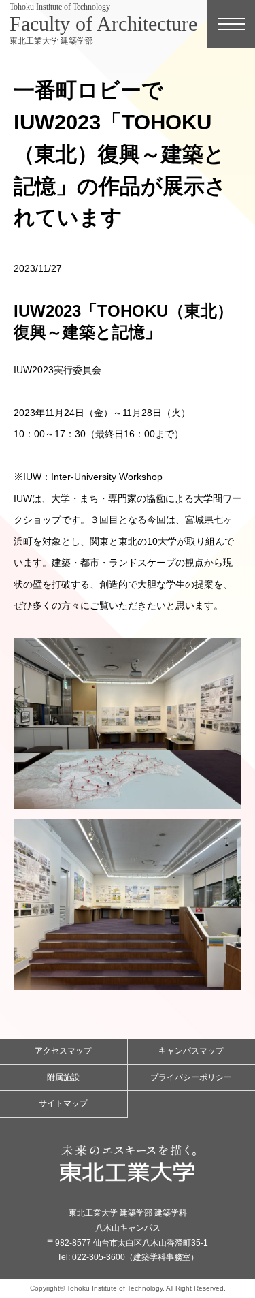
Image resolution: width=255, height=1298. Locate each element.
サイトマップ (63, 1103)
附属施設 (63, 1077)
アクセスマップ (63, 1051)
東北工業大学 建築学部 (103, 24)
